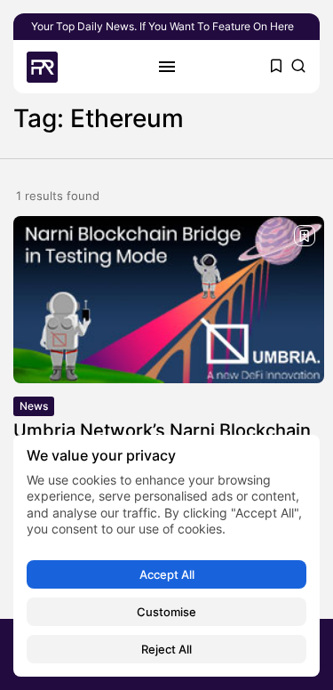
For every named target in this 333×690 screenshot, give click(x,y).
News (34, 406)
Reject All (166, 649)
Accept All (166, 574)
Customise (166, 612)
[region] (166, 556)
